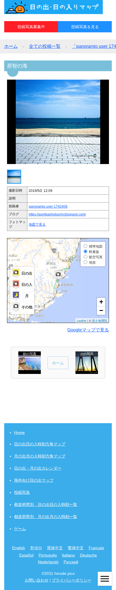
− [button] (101, 310)
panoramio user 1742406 (48, 206)
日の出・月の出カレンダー (37, 468)
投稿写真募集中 (31, 26)
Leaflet (81, 320)
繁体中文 (76, 548)
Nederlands (48, 562)
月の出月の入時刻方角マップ (39, 456)
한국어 (36, 548)
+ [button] (101, 301)
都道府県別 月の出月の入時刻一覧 (45, 516)
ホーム (11, 46)
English (18, 548)
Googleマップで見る (88, 329)
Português (48, 555)
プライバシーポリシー (71, 580)
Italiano (68, 555)
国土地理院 (99, 320)
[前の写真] (29, 371)
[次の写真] (86, 371)
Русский (71, 562)
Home (19, 432)
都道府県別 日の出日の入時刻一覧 (45, 504)
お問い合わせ (36, 580)
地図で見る (37, 224)
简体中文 (55, 548)
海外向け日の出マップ (33, 480)
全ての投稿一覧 (45, 46)
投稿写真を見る (85, 26)
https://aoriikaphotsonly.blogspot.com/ (57, 214)
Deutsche (88, 555)
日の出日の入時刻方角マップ (39, 444)
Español (26, 555)
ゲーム (20, 528)
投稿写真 (22, 492)
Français (96, 548)
